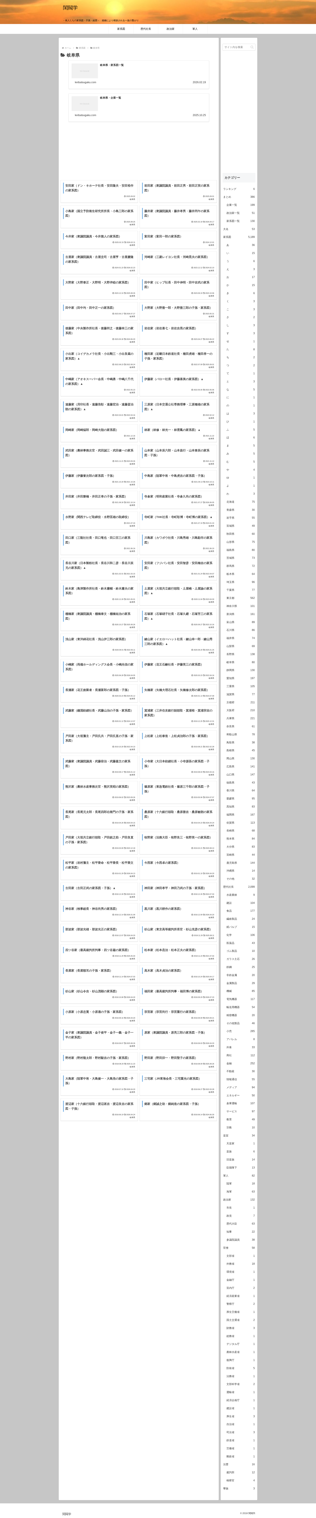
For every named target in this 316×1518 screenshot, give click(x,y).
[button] (252, 47)
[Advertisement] (139, 149)
